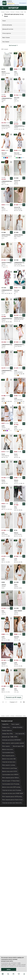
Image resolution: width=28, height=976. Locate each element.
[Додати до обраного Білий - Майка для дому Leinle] (23, 379)
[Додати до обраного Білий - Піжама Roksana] (23, 461)
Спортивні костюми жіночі (9, 761)
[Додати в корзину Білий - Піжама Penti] (11, 204)
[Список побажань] (18, 973)
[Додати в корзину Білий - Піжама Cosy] (23, 69)
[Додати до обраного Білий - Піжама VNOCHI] (11, 566)
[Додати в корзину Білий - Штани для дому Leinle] (23, 368)
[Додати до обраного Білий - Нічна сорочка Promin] (11, 435)
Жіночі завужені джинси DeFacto (10, 777)
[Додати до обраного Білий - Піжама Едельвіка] (23, 618)
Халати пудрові (15, 724)
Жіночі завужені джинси (8, 755)
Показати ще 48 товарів (13, 697)
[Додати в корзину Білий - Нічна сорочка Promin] (11, 451)
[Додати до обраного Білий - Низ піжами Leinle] (11, 514)
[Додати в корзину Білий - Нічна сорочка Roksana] (23, 530)
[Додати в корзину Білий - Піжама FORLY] (23, 582)
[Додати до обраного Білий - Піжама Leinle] (11, 407)
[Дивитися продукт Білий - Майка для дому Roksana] (7, 59)
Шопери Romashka (17, 727)
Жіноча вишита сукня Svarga (9, 768)
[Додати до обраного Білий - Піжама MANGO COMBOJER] (11, 244)
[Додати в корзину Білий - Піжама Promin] (23, 451)
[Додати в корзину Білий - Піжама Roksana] (23, 477)
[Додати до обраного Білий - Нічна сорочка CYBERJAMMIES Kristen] (23, 326)
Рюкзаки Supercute (7, 730)
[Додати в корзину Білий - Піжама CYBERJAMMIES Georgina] (23, 123)
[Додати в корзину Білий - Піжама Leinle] (11, 423)
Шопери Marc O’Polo (7, 733)
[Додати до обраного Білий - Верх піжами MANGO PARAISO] (23, 216)
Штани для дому (7, 24)
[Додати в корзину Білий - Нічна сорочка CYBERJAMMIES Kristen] (23, 342)
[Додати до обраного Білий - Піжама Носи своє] (11, 134)
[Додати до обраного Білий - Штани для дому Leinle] (23, 352)
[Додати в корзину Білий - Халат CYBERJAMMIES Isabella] (11, 287)
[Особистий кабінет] (24, 973)
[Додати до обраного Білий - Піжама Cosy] (23, 53)
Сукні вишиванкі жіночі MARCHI (10, 774)
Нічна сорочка (6, 33)
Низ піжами (5, 41)
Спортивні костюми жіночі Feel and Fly (12, 802)
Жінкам (12, 715)
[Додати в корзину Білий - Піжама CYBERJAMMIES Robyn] (11, 368)
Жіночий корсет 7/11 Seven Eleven (11, 780)
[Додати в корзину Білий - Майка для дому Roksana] (11, 69)
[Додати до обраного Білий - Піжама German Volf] (23, 162)
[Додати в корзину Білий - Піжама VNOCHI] (11, 582)
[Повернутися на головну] (13, 8)
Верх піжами (6, 37)
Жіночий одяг (19, 715)
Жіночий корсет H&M (18, 746)
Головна (3, 715)
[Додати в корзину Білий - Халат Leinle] (11, 395)
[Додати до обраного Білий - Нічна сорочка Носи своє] (23, 134)
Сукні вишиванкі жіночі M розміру (10, 783)
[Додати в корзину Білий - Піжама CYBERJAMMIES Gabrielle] (11, 178)
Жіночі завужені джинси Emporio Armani (12, 799)
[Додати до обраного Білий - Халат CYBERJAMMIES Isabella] (11, 271)
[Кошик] (13, 973)
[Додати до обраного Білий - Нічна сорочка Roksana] (23, 514)
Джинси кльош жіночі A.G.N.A (9, 771)
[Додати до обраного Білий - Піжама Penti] (11, 188)
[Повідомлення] (24, 7)
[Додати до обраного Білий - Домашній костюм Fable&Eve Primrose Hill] (23, 299)
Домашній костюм (7, 29)
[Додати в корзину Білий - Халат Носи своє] (23, 95)
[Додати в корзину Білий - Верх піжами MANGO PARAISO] (23, 232)
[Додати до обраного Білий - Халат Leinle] (11, 379)
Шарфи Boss (5, 724)
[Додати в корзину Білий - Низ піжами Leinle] (11, 530)
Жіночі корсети (6, 746)
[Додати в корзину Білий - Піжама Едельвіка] (23, 634)
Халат (4, 20)
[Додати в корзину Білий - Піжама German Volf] (23, 178)
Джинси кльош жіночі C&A (9, 758)
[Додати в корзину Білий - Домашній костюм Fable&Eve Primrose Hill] (23, 315)
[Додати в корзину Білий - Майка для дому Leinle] (23, 395)
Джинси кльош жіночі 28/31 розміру (11, 787)
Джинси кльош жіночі (7, 749)
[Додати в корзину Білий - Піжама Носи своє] (11, 150)
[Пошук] (2, 7)
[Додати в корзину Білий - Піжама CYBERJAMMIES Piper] (11, 95)
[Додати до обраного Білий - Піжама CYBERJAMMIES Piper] (11, 79)
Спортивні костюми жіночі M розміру (11, 790)
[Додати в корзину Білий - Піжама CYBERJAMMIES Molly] (11, 342)
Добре (9, 969)
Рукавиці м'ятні (6, 727)
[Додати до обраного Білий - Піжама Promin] (23, 435)
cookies (19, 957)
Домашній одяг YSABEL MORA (9, 736)
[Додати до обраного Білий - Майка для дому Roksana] (11, 53)
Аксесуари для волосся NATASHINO (11, 739)
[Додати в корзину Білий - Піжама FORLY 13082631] (23, 608)
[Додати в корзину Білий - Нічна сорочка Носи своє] (23, 150)
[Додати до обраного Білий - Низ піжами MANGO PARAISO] (11, 216)
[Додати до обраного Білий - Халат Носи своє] (23, 79)
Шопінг (7, 715)
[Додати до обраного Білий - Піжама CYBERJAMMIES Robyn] (11, 352)
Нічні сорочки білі (19, 733)
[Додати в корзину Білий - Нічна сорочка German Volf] (23, 204)
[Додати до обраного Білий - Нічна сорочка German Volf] (23, 188)
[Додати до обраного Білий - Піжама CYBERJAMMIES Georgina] (23, 106)
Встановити (22, 3)
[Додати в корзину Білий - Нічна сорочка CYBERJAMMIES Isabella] (23, 260)
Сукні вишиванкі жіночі (8, 752)
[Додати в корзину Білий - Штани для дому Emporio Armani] (11, 122)
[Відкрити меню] (8, 973)
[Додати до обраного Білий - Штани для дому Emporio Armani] (11, 106)
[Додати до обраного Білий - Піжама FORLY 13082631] (23, 592)
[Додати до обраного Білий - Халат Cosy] (23, 487)
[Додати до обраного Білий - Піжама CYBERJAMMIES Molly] (11, 326)
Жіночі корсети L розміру (8, 765)
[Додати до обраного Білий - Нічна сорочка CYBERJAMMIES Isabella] (23, 244)
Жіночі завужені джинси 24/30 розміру (12, 796)
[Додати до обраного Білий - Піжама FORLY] (23, 566)
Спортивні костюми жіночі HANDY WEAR (12, 793)
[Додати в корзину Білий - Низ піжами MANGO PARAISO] (11, 232)
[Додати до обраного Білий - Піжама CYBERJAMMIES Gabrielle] (11, 162)
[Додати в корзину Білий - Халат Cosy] (23, 504)
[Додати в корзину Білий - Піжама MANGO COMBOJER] (11, 260)
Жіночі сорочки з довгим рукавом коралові (13, 743)
